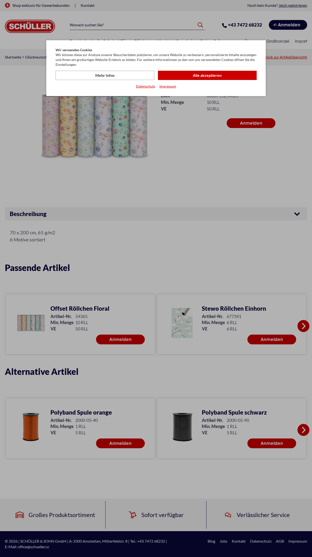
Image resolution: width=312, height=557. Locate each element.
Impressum (167, 86)
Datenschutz (145, 86)
